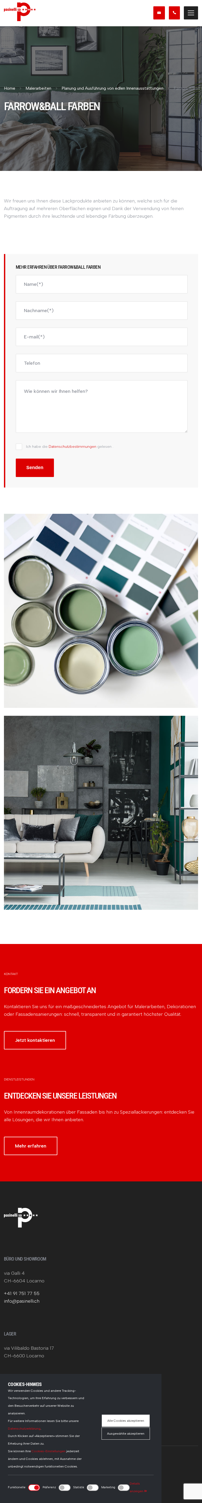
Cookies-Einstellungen (48, 1451)
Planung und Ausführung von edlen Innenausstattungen (112, 88)
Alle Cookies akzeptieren (125, 1421)
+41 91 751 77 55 (21, 1293)
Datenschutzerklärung (24, 1428)
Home (9, 88)
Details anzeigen (137, 1487)
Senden (34, 467)
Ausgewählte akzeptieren (125, 1433)
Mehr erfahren (30, 1146)
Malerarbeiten (38, 88)
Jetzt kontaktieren (35, 1040)
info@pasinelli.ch (21, 1301)
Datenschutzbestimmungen (72, 446)
